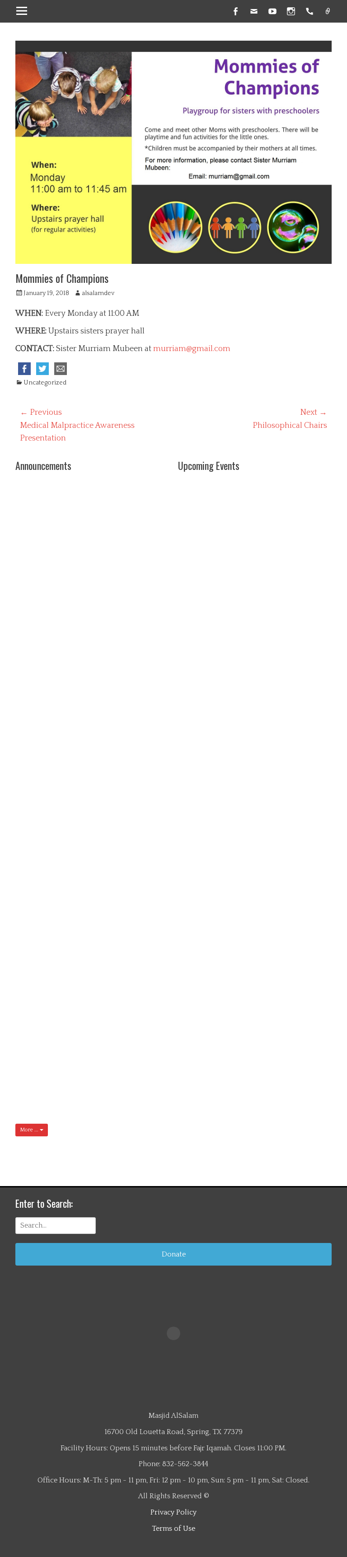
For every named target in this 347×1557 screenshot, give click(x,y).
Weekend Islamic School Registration (128, 624)
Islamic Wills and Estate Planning (125, 942)
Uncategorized (44, 382)
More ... (30, 1130)
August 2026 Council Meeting (131, 1064)
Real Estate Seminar (121, 874)
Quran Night (124, 552)
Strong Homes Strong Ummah (130, 684)
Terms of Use (173, 1528)
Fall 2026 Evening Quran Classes (129, 751)
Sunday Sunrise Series (130, 493)
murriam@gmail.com (191, 348)
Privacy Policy (173, 1512)
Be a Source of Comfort (127, 1001)
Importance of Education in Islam (128, 815)
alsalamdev (98, 293)
